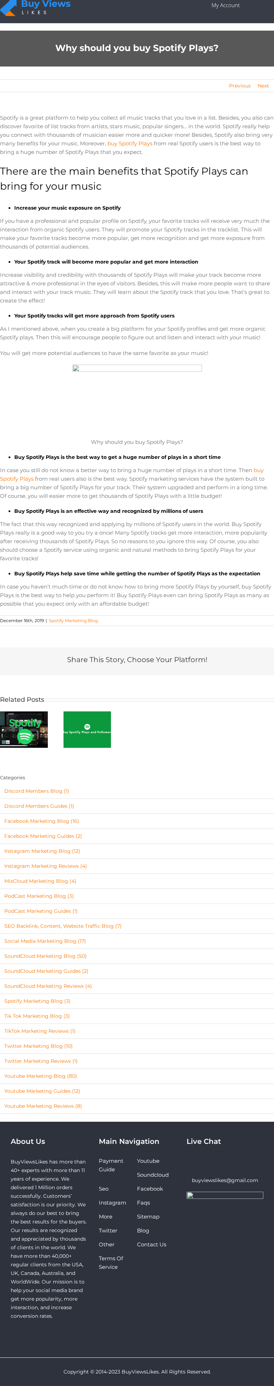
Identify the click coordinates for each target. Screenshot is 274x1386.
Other (107, 1244)
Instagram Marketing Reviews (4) (45, 866)
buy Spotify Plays (129, 143)
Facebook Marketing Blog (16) (41, 821)
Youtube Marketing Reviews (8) (43, 1106)
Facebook (150, 1188)
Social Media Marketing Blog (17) (45, 941)
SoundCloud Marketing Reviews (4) (48, 986)
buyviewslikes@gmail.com (225, 1180)
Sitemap (148, 1216)
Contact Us (151, 1244)
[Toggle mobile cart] (249, 5)
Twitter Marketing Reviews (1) (41, 1061)
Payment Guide (111, 1165)
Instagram (112, 1202)
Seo (103, 1188)
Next (263, 85)
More (105, 1216)
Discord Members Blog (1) (36, 791)
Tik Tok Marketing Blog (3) (37, 1016)
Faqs (143, 1202)
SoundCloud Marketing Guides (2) (46, 971)
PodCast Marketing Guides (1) (41, 911)
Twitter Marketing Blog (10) (38, 1046)
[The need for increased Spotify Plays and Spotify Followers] (87, 729)
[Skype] (189, 1161)
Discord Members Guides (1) (39, 806)
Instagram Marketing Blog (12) (42, 851)
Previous (240, 85)
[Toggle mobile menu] (272, 5)
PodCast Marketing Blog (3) (39, 896)
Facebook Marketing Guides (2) (43, 836)
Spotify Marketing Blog (73, 620)
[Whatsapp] (198, 1161)
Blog (143, 1230)
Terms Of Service (111, 1262)
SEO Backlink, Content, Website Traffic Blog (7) (63, 926)
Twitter (108, 1230)
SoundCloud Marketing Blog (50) (45, 956)
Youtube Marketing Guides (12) (42, 1091)
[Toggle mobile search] (260, 5)
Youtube (148, 1160)
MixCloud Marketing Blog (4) (40, 881)
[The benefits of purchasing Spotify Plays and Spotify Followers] (24, 729)
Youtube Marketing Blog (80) (40, 1076)
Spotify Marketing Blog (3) (37, 1001)
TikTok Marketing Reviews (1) (40, 1031)
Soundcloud (153, 1174)
